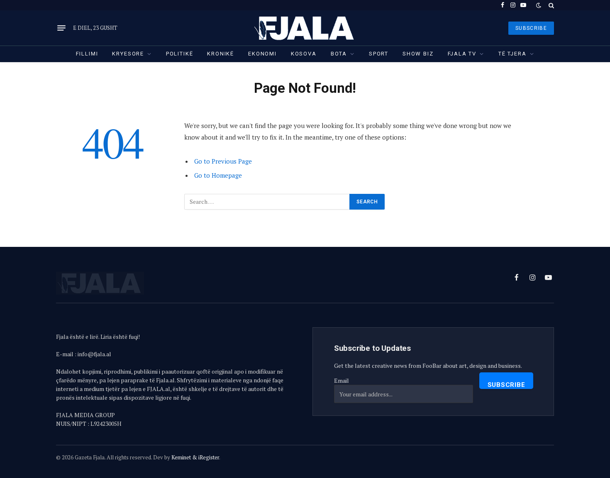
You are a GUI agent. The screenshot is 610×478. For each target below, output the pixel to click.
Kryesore (128, 54)
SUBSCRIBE (531, 28)
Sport (378, 54)
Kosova (304, 54)
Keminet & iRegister (195, 457)
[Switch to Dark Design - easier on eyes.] (538, 5)
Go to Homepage (218, 175)
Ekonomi (262, 54)
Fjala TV (462, 54)
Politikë (179, 54)
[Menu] (61, 28)
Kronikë (220, 54)
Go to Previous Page (223, 161)
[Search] (550, 5)
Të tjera (512, 54)
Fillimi (87, 54)
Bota (339, 54)
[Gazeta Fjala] (305, 28)
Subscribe (506, 385)
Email (341, 380)
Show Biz (418, 54)
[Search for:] (267, 202)
